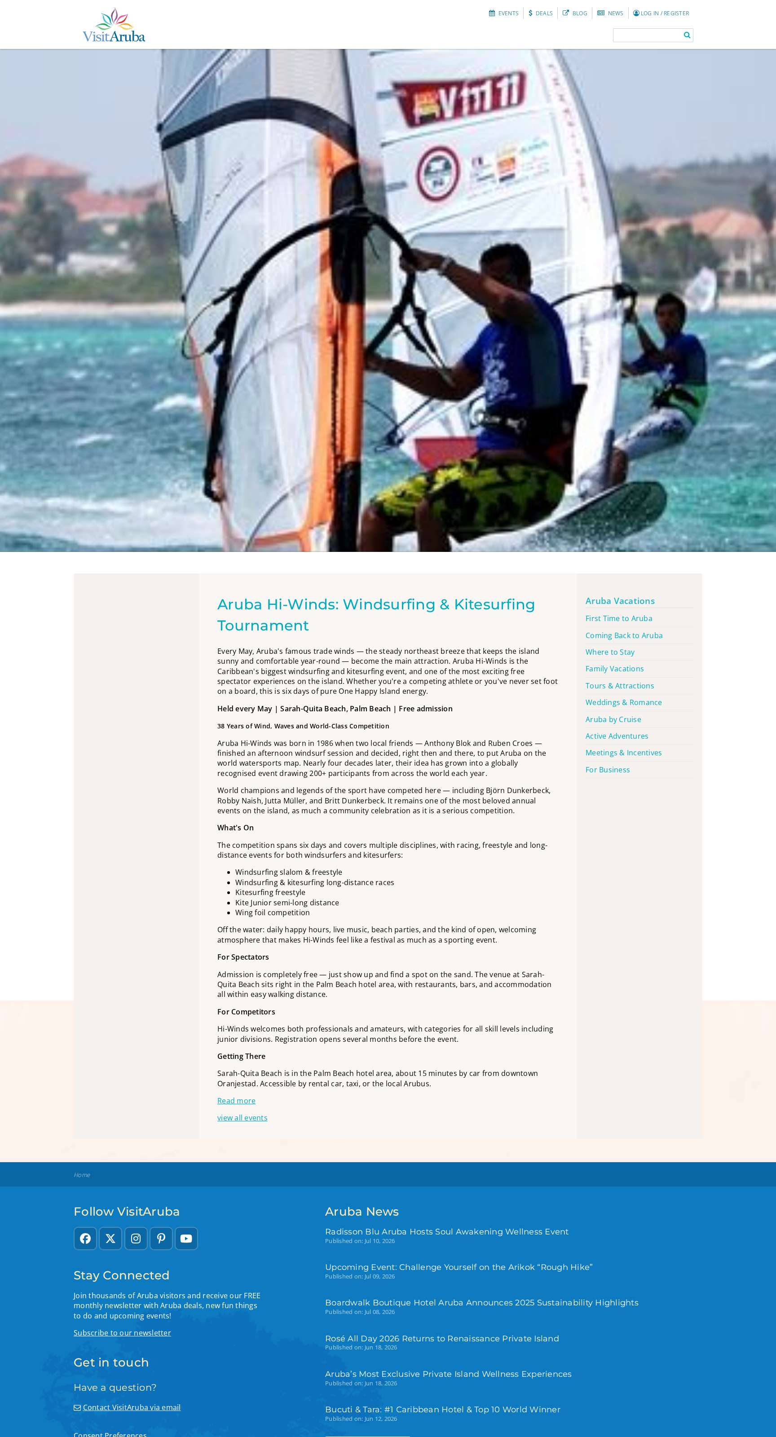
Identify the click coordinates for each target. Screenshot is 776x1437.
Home (82, 1175)
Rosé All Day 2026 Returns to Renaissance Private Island (442, 1338)
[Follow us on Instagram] (136, 1238)
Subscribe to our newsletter (122, 1333)
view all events (242, 1118)
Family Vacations (615, 669)
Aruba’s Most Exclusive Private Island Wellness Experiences (448, 1374)
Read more (236, 1101)
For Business (608, 770)
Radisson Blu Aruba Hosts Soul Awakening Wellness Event (447, 1231)
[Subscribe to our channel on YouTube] (186, 1238)
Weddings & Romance (624, 702)
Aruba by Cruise (613, 719)
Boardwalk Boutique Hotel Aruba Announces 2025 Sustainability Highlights (482, 1302)
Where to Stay (610, 652)
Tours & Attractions (620, 686)
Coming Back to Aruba (624, 635)
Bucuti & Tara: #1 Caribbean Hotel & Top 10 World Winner (442, 1409)
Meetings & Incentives (624, 753)
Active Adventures (617, 736)
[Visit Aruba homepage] (114, 24)
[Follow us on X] (110, 1238)
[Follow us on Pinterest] (161, 1238)
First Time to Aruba (619, 618)
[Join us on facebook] (85, 1238)
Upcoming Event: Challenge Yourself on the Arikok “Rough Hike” (459, 1267)
